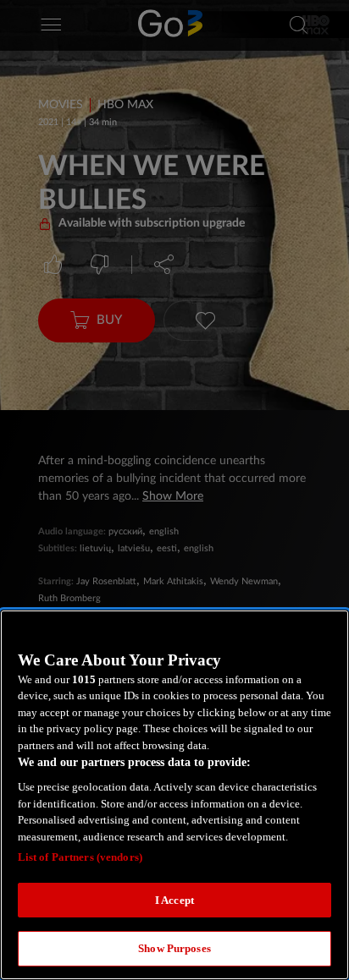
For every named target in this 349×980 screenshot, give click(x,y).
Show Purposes (174, 948)
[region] (174, 795)
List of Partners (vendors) (80, 857)
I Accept (174, 900)
